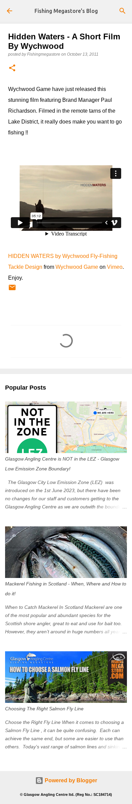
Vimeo (115, 267)
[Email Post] (12, 290)
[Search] (122, 11)
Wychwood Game (77, 267)
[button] (12, 68)
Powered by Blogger (70, 780)
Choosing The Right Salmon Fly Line (44, 708)
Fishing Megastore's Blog (66, 11)
